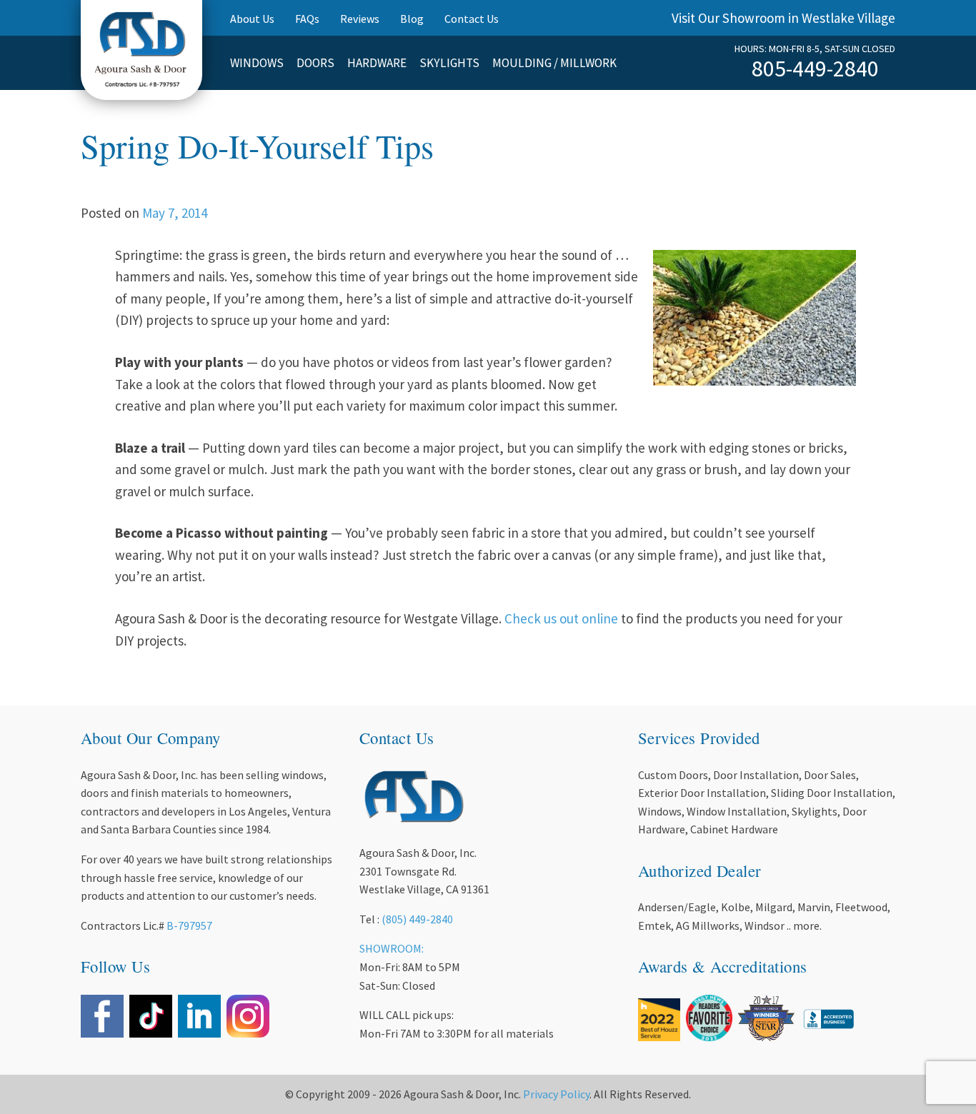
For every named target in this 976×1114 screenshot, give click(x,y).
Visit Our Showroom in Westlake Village (783, 17)
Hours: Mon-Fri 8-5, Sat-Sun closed (815, 48)
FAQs (307, 18)
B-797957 (189, 925)
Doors (315, 63)
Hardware (377, 63)
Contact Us (471, 18)
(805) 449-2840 (417, 919)
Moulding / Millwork (554, 63)
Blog (412, 18)
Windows (257, 63)
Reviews (359, 18)
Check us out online (561, 618)
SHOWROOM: (391, 948)
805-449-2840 (815, 68)
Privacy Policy (556, 1094)
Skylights (449, 63)
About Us (252, 18)
